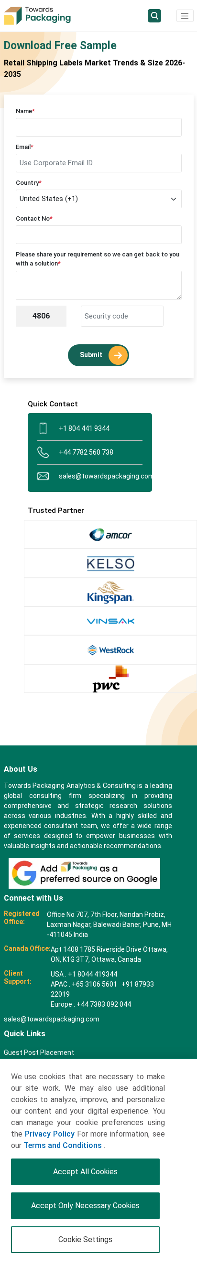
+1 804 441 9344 (84, 428)
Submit (92, 355)
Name (25, 111)
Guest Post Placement (39, 1052)
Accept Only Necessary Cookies (85, 1205)
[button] (185, 16)
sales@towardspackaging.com (100, 476)
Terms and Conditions (63, 1145)
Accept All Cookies (85, 1171)
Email (24, 146)
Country (29, 182)
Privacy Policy (50, 1133)
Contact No (34, 218)
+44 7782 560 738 (86, 452)
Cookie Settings (85, 1239)
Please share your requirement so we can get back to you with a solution (97, 259)
